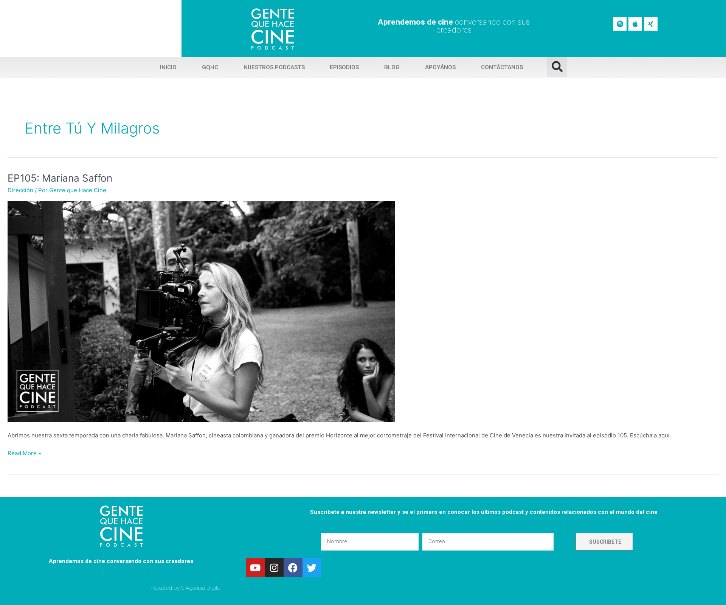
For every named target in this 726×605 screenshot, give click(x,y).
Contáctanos (502, 67)
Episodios (344, 67)
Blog (392, 67)
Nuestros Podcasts (274, 67)
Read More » (24, 453)
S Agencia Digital (201, 588)
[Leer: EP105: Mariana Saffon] (201, 311)
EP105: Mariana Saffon (60, 178)
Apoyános (440, 67)
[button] (557, 67)
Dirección (20, 190)
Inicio (168, 67)
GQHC (210, 67)
